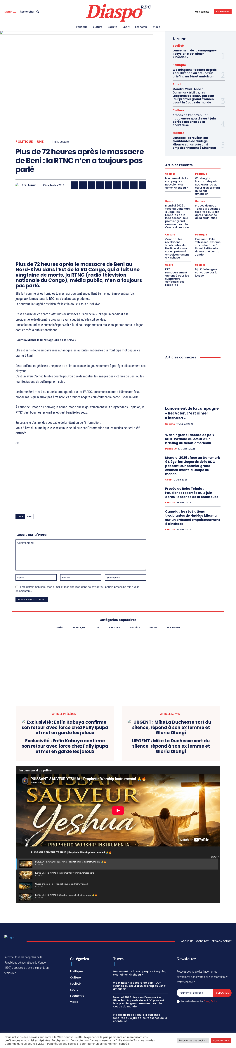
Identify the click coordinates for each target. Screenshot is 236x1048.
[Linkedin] (117, 185)
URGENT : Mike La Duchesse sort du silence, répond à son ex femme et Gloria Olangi (171, 746)
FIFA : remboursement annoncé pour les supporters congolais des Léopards (177, 277)
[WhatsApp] (91, 185)
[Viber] (100, 185)
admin (32, 185)
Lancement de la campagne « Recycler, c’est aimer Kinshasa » (195, 53)
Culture (178, 110)
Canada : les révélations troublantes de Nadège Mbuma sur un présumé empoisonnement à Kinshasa (194, 143)
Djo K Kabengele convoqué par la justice (206, 272)
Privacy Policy (210, 1001)
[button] (30, 11)
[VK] (142, 185)
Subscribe (222, 993)
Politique (24, 141)
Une (40, 141)
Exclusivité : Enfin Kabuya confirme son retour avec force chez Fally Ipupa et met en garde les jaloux (65, 746)
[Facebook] (74, 185)
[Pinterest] (108, 185)
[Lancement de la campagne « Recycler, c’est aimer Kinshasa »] (193, 383)
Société (178, 45)
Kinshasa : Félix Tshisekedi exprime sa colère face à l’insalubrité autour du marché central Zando (208, 246)
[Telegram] (125, 185)
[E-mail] (134, 185)
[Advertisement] (80, 220)
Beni (29, 516)
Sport (177, 84)
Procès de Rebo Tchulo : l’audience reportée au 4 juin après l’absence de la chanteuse (194, 120)
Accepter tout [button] (221, 1040)
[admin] (18, 185)
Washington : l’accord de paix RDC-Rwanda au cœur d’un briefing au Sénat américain (195, 73)
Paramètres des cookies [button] (193, 1040)
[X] (83, 185)
